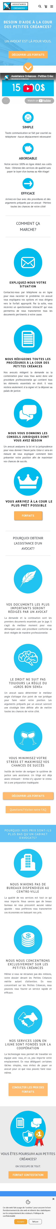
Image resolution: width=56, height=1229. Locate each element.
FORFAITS (28, 515)
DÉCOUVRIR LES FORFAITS (28, 55)
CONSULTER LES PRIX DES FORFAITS (28, 1089)
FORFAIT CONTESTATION (28, 1175)
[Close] (53, 1199)
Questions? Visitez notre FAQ (28, 809)
